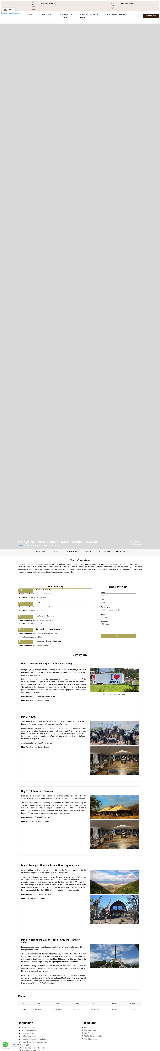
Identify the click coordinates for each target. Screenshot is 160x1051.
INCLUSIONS (104, 551)
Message (104, 621)
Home (20, 546)
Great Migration (51, 728)
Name (103, 592)
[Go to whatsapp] (5, 1044)
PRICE (88, 551)
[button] (45, 14)
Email (103, 600)
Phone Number (106, 607)
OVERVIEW (40, 552)
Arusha (64, 670)
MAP (56, 551)
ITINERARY (72, 551)
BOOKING (120, 551)
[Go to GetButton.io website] (5, 1048)
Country (104, 614)
